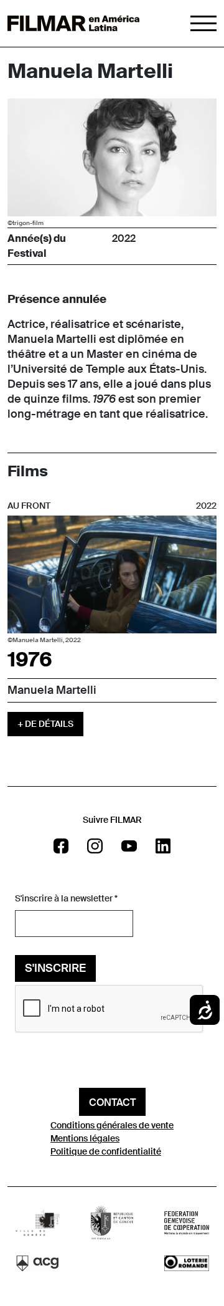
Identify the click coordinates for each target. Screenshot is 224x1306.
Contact (112, 1102)
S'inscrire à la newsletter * (66, 898)
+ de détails (45, 723)
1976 (29, 659)
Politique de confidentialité (105, 1151)
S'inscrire (55, 968)
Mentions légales (84, 1138)
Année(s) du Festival (36, 246)
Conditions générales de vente (112, 1125)
